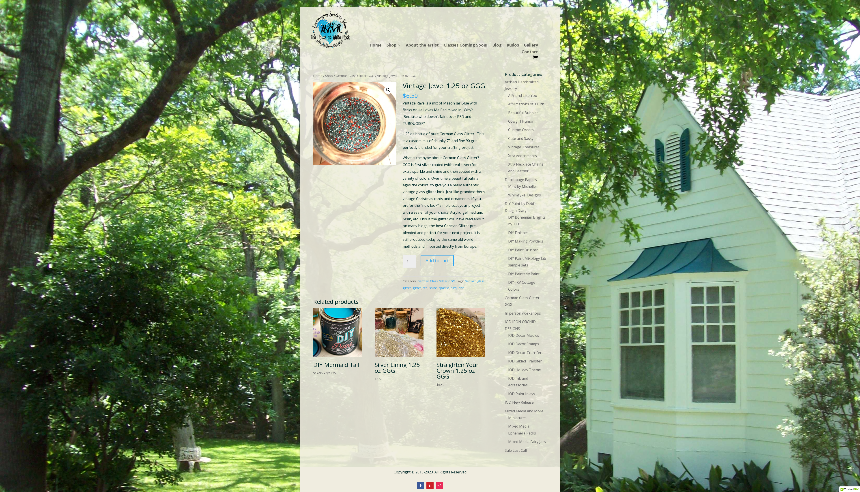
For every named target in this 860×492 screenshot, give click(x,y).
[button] (388, 90)
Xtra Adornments (522, 155)
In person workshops (523, 313)
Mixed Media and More (524, 411)
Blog (497, 45)
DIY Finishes (518, 232)
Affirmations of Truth (526, 104)
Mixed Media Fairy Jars (527, 441)
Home (376, 45)
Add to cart (437, 261)
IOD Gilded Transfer (525, 361)
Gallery (531, 45)
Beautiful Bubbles (523, 112)
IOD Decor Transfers (525, 352)
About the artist (422, 45)
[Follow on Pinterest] (430, 485)
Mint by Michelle (522, 186)
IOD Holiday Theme (524, 369)
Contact (530, 52)
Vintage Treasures (524, 147)
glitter (417, 288)
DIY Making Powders (525, 241)
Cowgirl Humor (521, 121)
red (425, 288)
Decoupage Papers (521, 179)
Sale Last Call (516, 450)
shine (433, 288)
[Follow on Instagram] (439, 485)
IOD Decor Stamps (523, 343)
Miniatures (517, 417)
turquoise (457, 288)
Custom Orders (521, 129)
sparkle (444, 288)
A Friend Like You (522, 95)
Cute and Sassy (520, 138)
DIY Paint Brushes (523, 249)
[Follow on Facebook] (420, 485)
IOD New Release (519, 402)
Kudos (513, 45)
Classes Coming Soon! (465, 45)
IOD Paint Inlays (521, 393)
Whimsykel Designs (524, 195)
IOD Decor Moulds (523, 335)
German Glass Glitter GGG (355, 75)
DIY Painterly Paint (524, 273)
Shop (391, 45)
